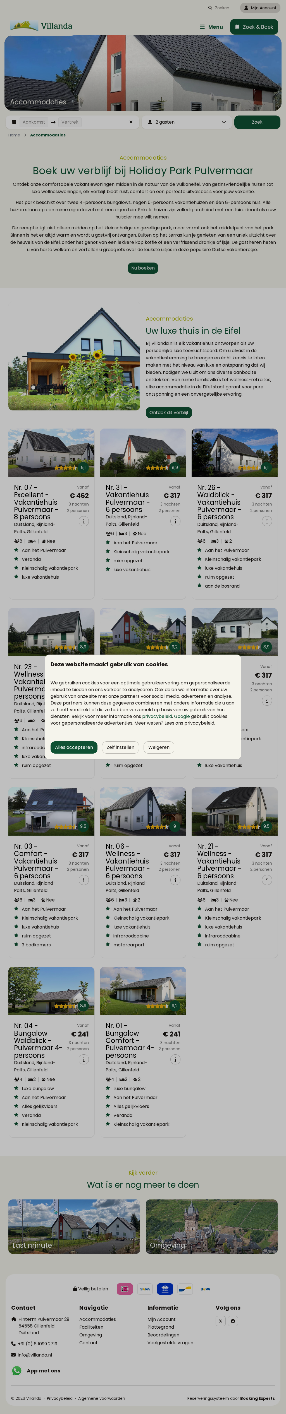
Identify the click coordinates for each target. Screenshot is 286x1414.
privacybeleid (157, 716)
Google (182, 716)
